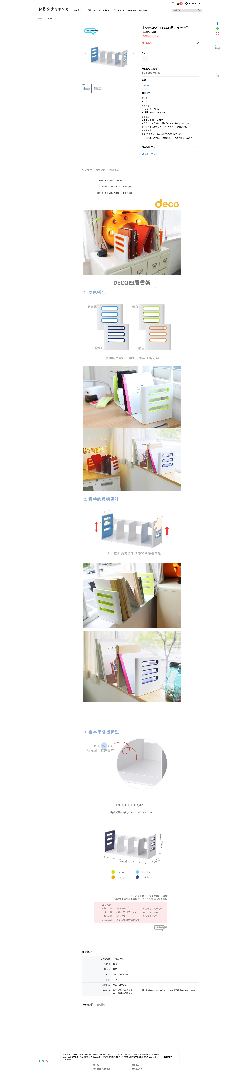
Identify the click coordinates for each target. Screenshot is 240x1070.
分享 (147, 154)
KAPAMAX (146, 85)
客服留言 (135, 1065)
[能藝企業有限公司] (53, 7)
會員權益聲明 (137, 1069)
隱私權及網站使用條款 (101, 1069)
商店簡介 (96, 1065)
